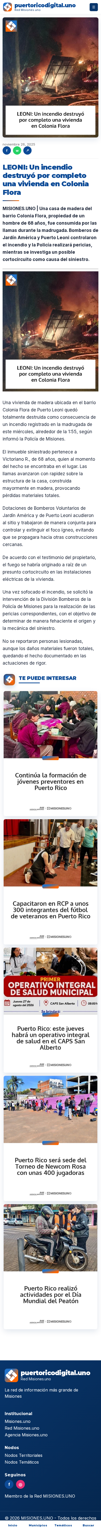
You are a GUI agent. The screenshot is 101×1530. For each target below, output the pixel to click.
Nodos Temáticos (22, 1462)
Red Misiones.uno (22, 1428)
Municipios (38, 1525)
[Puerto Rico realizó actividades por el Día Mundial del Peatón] (50, 1266)
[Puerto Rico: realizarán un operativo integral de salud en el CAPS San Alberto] (50, 1010)
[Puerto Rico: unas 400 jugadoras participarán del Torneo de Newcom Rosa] (50, 1138)
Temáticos (63, 1525)
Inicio (12, 1525)
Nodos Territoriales (23, 1455)
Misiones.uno (18, 1421)
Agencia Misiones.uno (26, 1434)
